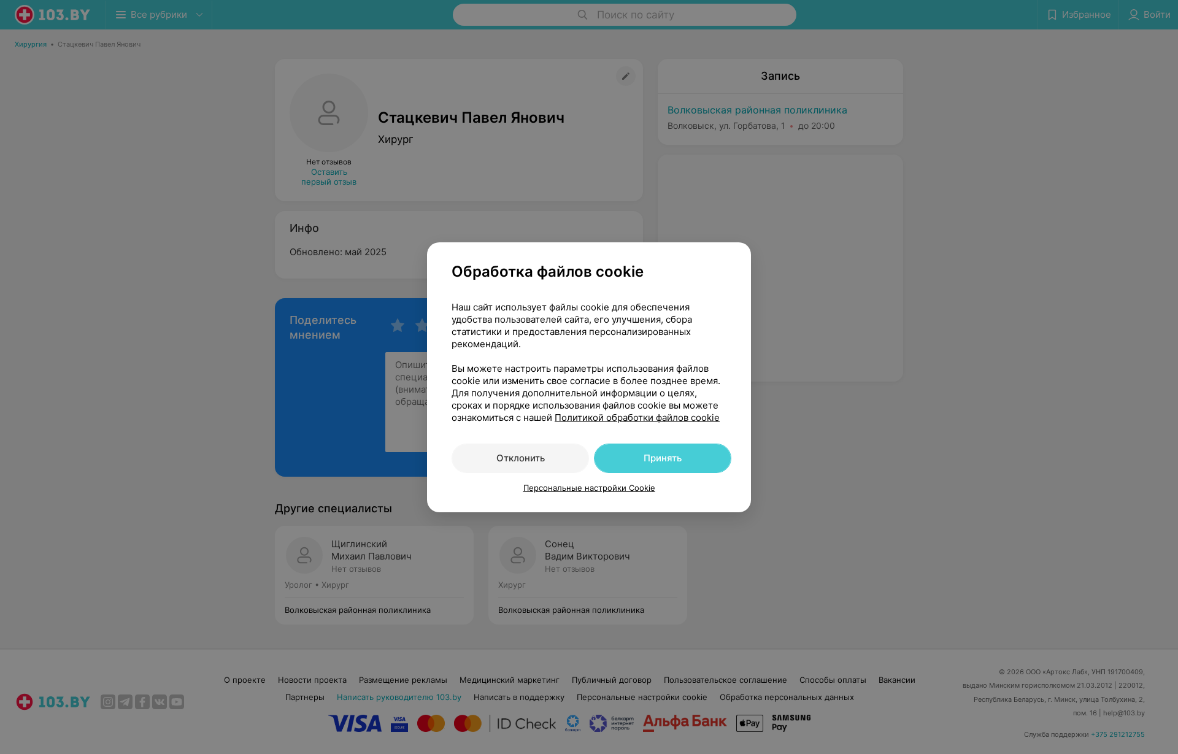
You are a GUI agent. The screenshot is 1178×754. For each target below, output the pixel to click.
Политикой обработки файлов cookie (637, 417)
